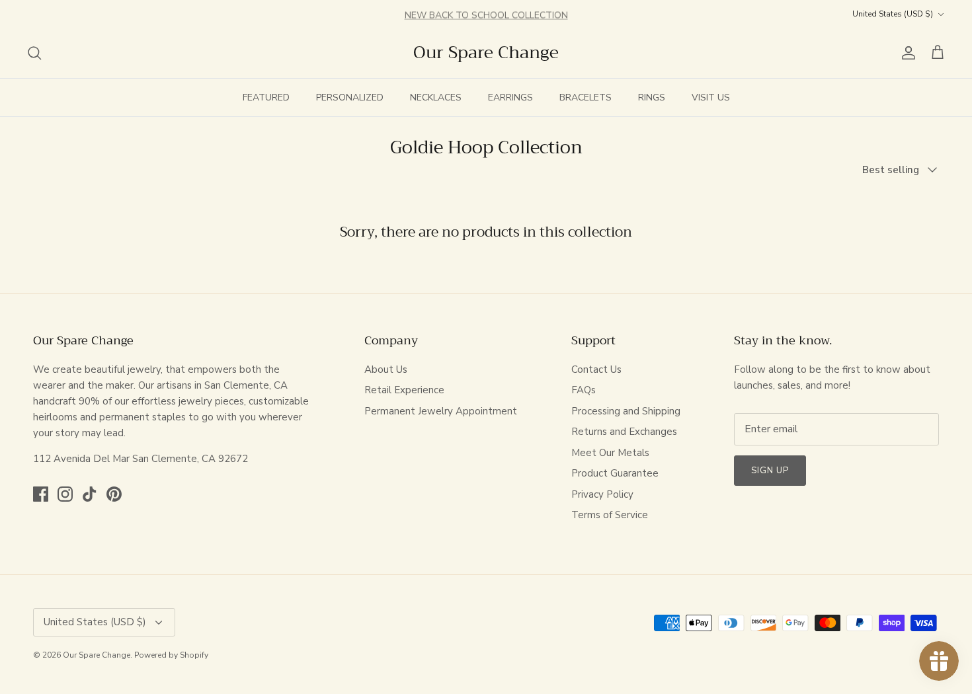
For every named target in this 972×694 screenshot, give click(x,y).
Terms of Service (609, 514)
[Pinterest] (114, 494)
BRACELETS (585, 97)
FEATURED (266, 97)
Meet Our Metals (610, 452)
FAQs (583, 390)
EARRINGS (510, 97)
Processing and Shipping (625, 411)
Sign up (770, 471)
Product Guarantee (615, 473)
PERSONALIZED (350, 97)
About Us (385, 369)
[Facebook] (40, 494)
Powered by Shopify (171, 655)
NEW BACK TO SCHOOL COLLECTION (486, 14)
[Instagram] (65, 494)
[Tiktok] (89, 494)
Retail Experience (404, 390)
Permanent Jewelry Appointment (440, 411)
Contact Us (596, 369)
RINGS (651, 97)
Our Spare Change (96, 655)
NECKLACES (436, 97)
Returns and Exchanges (624, 431)
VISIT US (711, 97)
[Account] (905, 53)
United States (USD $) (892, 14)
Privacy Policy (602, 494)
